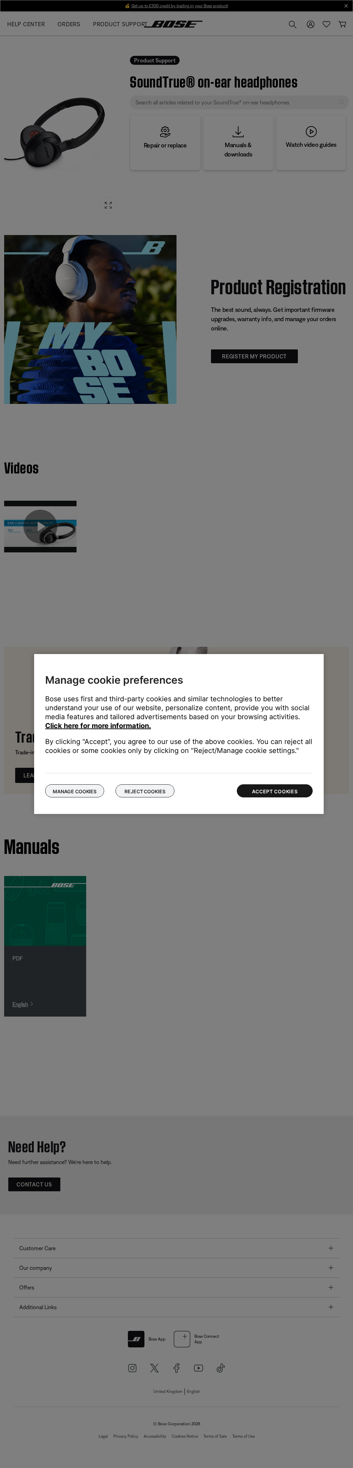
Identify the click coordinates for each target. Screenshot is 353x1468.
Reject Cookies (144, 791)
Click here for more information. (98, 726)
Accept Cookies (275, 791)
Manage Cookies (75, 791)
